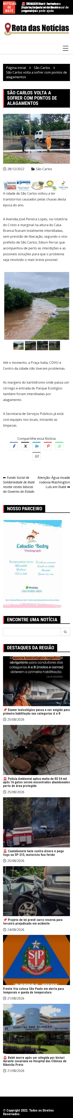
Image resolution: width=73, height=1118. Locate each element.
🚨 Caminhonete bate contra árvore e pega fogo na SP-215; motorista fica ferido (33, 853)
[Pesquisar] (65, 632)
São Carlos (44, 169)
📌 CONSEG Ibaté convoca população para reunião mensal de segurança (45, 7)
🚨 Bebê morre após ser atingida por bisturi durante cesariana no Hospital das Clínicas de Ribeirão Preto (35, 1061)
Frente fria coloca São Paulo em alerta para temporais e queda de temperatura (33, 990)
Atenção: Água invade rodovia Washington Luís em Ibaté (54, 482)
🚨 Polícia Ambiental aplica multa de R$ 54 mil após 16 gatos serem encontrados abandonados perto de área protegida (36, 782)
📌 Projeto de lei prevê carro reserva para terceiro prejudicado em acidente (32, 921)
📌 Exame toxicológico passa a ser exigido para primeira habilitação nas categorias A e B (36, 711)
